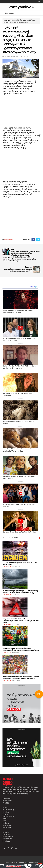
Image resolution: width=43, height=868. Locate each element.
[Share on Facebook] (33, 239)
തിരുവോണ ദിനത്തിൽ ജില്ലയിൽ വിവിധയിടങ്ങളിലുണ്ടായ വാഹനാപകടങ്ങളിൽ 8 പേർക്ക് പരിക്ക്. (20, 620)
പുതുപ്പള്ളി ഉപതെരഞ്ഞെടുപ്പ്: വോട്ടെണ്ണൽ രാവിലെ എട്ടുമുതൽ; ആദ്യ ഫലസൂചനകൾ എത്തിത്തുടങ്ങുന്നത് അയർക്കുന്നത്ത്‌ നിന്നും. (19, 40)
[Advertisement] (21, 111)
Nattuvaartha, (26, 56)
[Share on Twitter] (38, 239)
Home (5, 19)
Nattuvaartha (11, 19)
